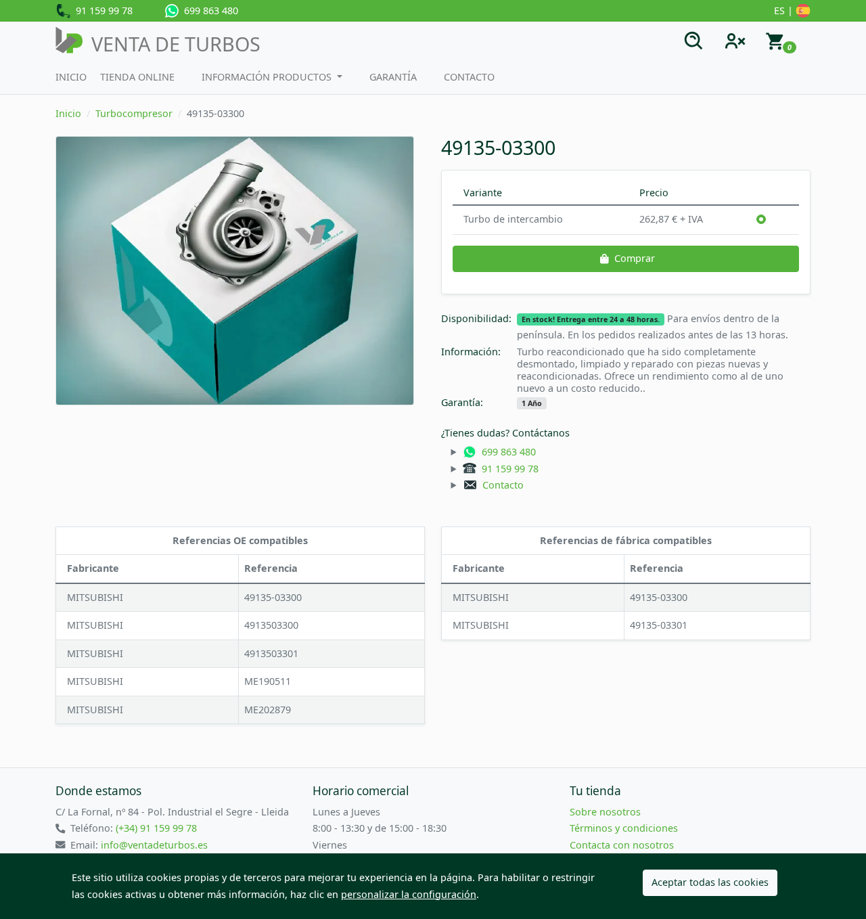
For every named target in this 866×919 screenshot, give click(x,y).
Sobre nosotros (605, 811)
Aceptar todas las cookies (710, 882)
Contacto (469, 76)
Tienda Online (137, 76)
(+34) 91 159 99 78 (156, 828)
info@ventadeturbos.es (154, 844)
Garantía (393, 76)
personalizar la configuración (408, 894)
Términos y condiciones (624, 828)
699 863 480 (208, 10)
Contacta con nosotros (622, 844)
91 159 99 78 (101, 10)
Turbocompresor (134, 113)
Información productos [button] (268, 76)
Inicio (71, 76)
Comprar (634, 258)
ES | (785, 10)
